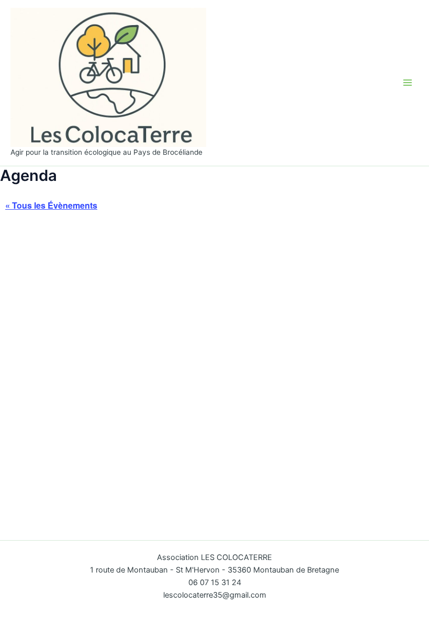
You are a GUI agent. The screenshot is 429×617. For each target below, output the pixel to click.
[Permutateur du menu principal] (408, 83)
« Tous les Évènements (51, 205)
